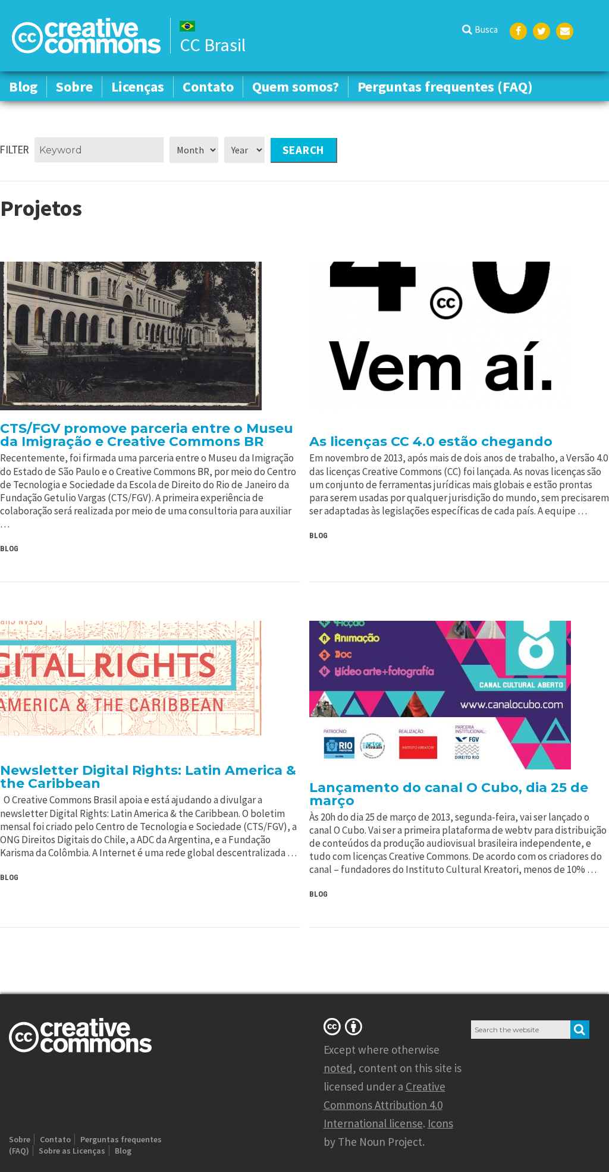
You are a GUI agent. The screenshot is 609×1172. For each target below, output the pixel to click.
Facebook (518, 31)
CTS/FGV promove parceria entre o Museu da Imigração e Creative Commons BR (146, 435)
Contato (208, 86)
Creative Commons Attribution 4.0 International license (384, 1104)
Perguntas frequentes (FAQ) (445, 86)
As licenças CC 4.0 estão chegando (431, 441)
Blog (23, 86)
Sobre (74, 86)
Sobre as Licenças (72, 1150)
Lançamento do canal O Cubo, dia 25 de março (448, 794)
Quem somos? (295, 86)
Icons (440, 1123)
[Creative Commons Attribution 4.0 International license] (345, 1026)
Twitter (541, 31)
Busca (486, 29)
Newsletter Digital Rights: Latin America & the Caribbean (148, 776)
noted (338, 1068)
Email (564, 31)
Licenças (137, 86)
